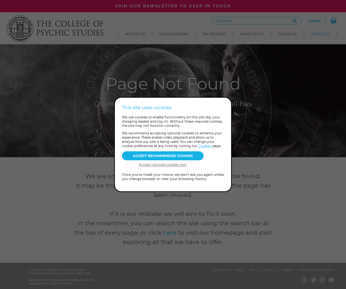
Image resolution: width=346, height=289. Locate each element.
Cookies (204, 146)
